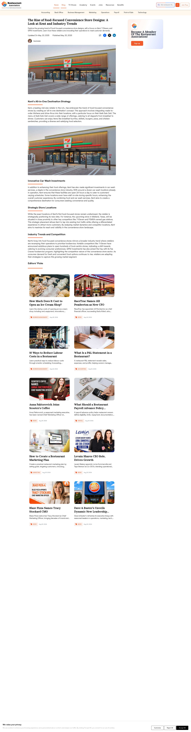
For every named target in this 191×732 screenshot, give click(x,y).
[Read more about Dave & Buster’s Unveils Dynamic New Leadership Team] (94, 492)
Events (92, 5)
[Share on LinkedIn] (114, 35)
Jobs (101, 5)
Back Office (59, 12)
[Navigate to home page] (11, 5)
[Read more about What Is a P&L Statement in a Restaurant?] (94, 337)
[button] (165, 5)
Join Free (185, 5)
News (56, 5)
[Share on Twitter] (109, 35)
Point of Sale (128, 12)
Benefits (120, 5)
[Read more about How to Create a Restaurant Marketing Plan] (49, 441)
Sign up (137, 43)
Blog (63, 5)
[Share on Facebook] (104, 35)
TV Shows (72, 5)
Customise (157, 728)
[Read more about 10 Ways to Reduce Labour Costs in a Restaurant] (49, 337)
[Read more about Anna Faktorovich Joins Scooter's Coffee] (49, 389)
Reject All (170, 728)
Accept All (182, 728)
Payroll (116, 12)
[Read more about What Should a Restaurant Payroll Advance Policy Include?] (94, 389)
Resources (110, 5)
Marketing (92, 12)
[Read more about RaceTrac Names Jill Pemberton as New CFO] (94, 285)
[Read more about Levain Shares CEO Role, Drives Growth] (94, 441)
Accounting (45, 12)
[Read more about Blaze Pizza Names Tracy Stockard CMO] (49, 492)
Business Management (76, 12)
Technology (142, 12)
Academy (83, 5)
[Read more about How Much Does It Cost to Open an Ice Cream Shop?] (49, 285)
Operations (105, 12)
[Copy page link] (100, 35)
